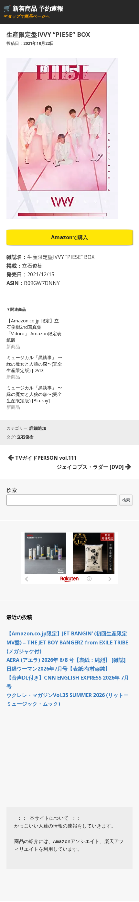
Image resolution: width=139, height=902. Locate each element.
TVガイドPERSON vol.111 (46, 457)
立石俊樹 (25, 437)
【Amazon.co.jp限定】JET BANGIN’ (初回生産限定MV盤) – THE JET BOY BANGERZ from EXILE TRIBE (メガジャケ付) (67, 642)
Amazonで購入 (69, 237)
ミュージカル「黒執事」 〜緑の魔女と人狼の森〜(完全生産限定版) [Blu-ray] (34, 394)
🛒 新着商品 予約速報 (33, 8)
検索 (11, 490)
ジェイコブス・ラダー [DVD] (90, 466)
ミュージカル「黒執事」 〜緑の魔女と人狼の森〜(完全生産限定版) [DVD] (34, 363)
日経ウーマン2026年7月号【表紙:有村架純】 (58, 668)
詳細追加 (37, 428)
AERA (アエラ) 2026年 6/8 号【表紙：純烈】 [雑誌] (66, 659)
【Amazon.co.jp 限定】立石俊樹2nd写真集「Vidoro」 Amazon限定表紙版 (33, 330)
